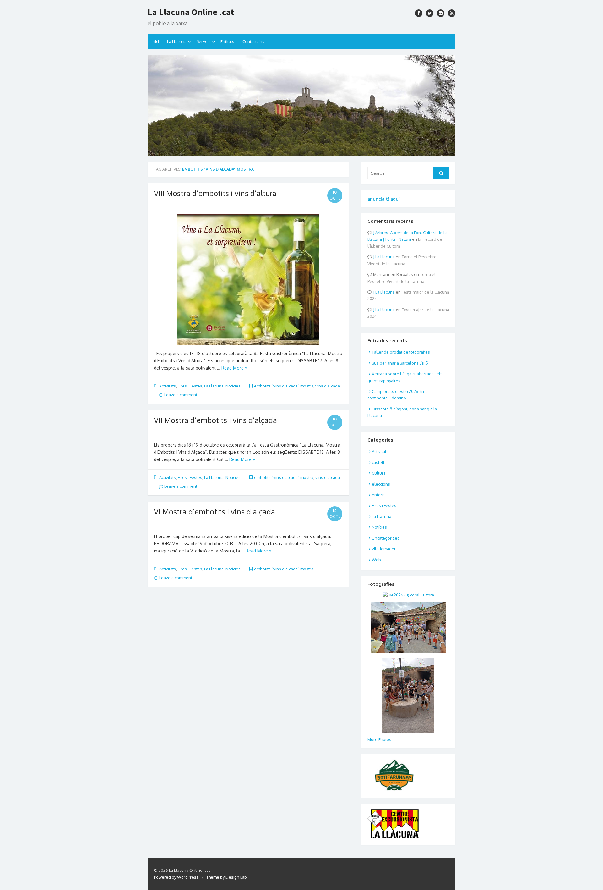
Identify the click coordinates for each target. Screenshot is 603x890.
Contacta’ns (253, 41)
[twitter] (429, 13)
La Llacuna (177, 41)
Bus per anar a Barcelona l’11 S (400, 362)
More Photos (379, 739)
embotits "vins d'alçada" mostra (283, 385)
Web (376, 559)
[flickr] (440, 13)
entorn (378, 494)
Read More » (234, 368)
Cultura (379, 472)
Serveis (203, 41)
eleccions (381, 483)
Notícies (233, 385)
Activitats (167, 385)
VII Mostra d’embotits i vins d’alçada (215, 420)
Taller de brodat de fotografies (401, 351)
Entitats (227, 41)
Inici (155, 41)
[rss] (451, 13)
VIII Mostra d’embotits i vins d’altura (215, 193)
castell (378, 462)
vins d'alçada (327, 385)
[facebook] (418, 13)
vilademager (384, 548)
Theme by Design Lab (226, 877)
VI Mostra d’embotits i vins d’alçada (214, 511)
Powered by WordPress (176, 877)
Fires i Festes (190, 385)
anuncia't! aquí (383, 198)
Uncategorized (386, 538)
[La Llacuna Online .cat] (301, 105)
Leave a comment (180, 394)
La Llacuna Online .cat (191, 12)
